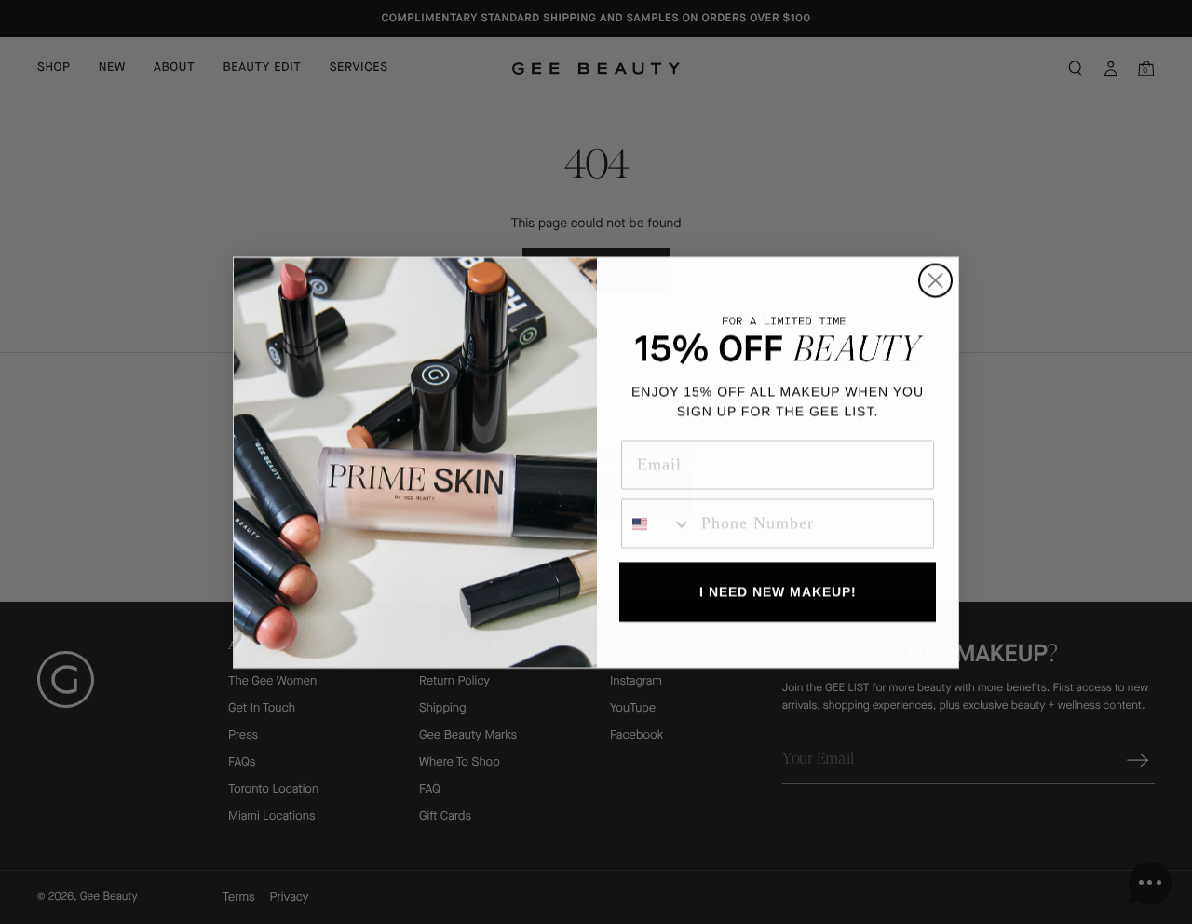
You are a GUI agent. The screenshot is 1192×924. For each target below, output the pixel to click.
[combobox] (657, 523)
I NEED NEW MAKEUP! (778, 591)
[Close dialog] (935, 280)
